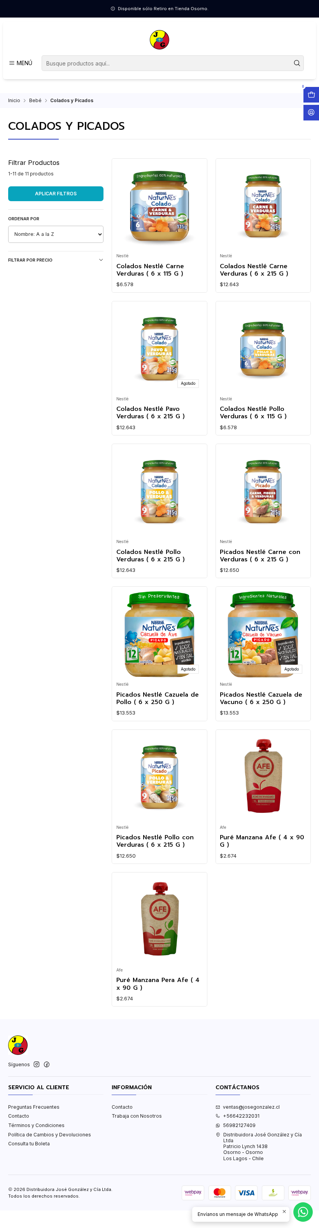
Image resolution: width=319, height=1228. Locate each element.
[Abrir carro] (311, 95)
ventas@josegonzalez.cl (251, 1107)
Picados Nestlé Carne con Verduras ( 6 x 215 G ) (260, 556)
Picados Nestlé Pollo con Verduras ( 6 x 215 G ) (155, 841)
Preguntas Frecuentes (34, 1107)
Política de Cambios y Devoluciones (49, 1135)
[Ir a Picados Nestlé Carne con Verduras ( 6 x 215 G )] (263, 491)
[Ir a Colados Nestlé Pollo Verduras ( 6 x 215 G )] (159, 491)
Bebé (35, 100)
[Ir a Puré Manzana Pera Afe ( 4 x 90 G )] (159, 920)
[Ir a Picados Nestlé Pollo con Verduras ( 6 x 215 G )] (159, 777)
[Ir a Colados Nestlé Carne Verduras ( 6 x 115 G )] (159, 206)
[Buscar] (297, 63)
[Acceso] (311, 112)
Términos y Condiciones (36, 1125)
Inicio (14, 100)
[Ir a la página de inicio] (159, 40)
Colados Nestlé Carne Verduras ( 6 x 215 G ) (254, 270)
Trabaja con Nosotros (137, 1116)
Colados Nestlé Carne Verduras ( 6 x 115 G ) (150, 270)
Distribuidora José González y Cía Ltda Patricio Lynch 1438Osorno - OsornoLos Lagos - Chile (262, 1146)
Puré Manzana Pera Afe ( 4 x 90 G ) (158, 984)
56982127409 (239, 1125)
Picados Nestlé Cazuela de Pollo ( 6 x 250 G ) (157, 699)
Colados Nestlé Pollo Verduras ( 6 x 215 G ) (150, 556)
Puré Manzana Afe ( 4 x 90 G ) (262, 841)
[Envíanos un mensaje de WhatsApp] (303, 1212)
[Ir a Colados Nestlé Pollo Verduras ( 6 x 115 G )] (263, 348)
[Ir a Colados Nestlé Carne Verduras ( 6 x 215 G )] (263, 206)
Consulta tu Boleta (29, 1144)
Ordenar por (23, 218)
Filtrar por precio (30, 260)
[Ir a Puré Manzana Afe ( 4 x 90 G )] (263, 777)
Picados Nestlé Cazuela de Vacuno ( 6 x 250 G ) (261, 699)
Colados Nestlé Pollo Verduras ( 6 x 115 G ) (253, 413)
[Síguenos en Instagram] (36, 1064)
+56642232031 (241, 1116)
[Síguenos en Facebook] (46, 1064)
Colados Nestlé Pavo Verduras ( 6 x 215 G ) (150, 413)
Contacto (18, 1116)
